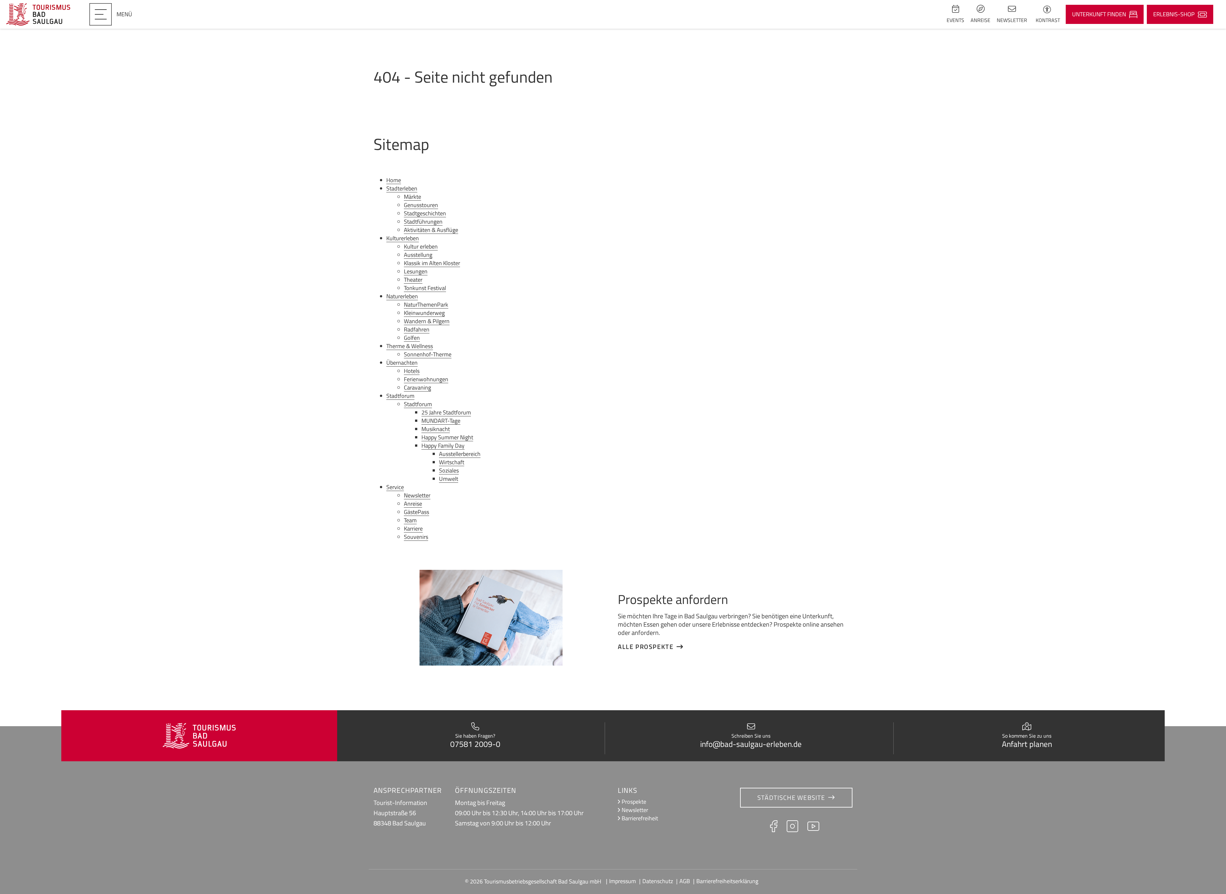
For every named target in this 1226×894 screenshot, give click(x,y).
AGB (684, 881)
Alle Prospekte (645, 647)
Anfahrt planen (1027, 744)
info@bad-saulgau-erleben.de (751, 744)
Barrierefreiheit (640, 818)
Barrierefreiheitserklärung (727, 881)
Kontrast (1048, 20)
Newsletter (635, 810)
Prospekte (634, 801)
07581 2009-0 (475, 744)
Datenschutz (657, 881)
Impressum (622, 881)
